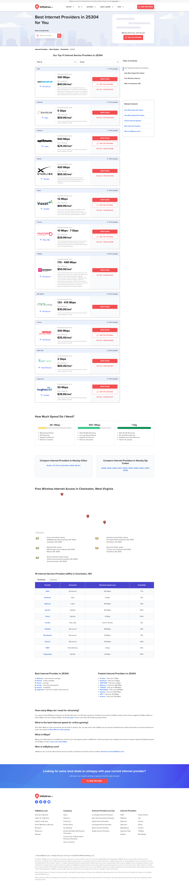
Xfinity (140, 825)
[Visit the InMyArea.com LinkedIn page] (44, 801)
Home (65, 815)
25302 (141, 468)
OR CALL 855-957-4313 (104, 89)
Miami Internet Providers (100, 828)
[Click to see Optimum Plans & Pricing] (45, 141)
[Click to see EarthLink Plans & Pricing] (45, 113)
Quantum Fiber (125, 831)
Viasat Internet (143, 815)
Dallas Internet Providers (100, 821)
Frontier (47, 623)
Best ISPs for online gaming (60, 730)
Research (38, 828)
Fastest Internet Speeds (132, 121)
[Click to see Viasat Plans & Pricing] (45, 203)
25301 (114, 468)
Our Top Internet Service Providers (136, 68)
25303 (135, 468)
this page (70, 718)
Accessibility (67, 828)
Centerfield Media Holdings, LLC (83, 856)
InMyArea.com (45, 856)
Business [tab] (53, 580)
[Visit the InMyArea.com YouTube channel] (48, 801)
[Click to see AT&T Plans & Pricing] (45, 82)
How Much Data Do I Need (133, 110)
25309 (125, 470)
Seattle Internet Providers (100, 831)
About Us (66, 818)
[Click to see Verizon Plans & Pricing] (45, 332)
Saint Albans (65, 465)
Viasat (47, 616)
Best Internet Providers (132, 126)
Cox (139, 818)
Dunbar (49, 465)
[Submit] (59, 36)
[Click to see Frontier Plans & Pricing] (45, 234)
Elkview (77, 465)
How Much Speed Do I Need (134, 73)
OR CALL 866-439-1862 (104, 366)
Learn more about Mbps (58, 742)
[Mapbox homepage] (40, 533)
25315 (130, 468)
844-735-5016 (146, 7)
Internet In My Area (41, 815)
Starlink (47, 610)
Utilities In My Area (41, 821)
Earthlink (123, 818)
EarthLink (47, 598)
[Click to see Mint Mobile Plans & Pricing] (45, 304)
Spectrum (123, 825)
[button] (62, 494)
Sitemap (38, 834)
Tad (54, 465)
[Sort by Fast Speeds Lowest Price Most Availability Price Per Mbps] (99, 62)
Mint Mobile (47, 635)
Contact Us (67, 821)
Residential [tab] (41, 580)
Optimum (47, 604)
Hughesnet (40, 690)
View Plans (104, 79)
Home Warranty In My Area (44, 825)
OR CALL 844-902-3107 (105, 397)
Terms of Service (69, 842)
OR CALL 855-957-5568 (104, 176)
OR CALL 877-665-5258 (104, 117)
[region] (94, 513)
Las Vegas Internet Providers (101, 825)
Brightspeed (124, 828)
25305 (103, 468)
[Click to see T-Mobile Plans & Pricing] (45, 270)
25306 (125, 468)
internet (69, 7)
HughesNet (48, 654)
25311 (120, 468)
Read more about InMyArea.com (112, 752)
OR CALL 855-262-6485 (104, 242)
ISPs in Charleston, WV (132, 84)
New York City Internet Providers (103, 818)
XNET (48, 648)
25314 (109, 468)
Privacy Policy (68, 825)
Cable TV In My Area (42, 818)
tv (79, 7)
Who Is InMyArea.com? (132, 131)
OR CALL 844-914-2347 (105, 275)
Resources (38, 831)
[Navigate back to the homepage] (44, 6)
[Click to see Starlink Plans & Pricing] (45, 171)
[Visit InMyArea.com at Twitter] (40, 801)
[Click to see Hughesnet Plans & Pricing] (45, 389)
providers (90, 7)
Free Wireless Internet (132, 78)
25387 (147, 468)
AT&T (47, 591)
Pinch (58, 465)
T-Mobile (47, 629)
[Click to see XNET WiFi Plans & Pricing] (45, 361)
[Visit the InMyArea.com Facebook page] (36, 801)
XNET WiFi (103, 683)
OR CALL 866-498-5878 (104, 340)
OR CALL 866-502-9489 (104, 149)
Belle (72, 465)
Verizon (47, 642)
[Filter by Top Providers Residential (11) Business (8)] (56, 62)
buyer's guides (105, 7)
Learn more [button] (115, 1)
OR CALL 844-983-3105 (105, 210)
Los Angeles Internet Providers (102, 815)
